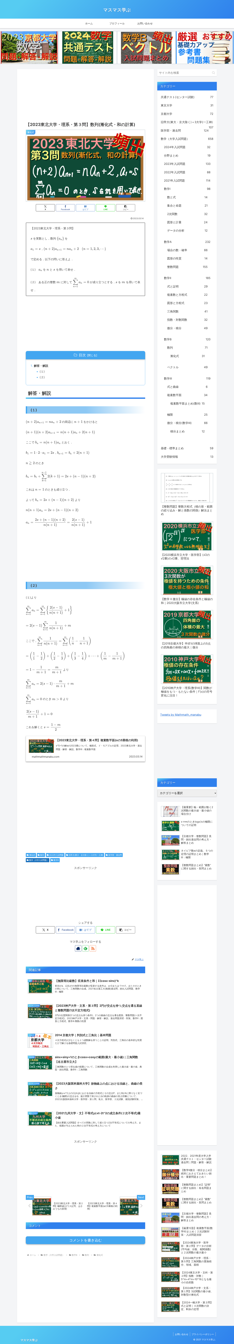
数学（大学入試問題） (38, 860)
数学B (56, 860)
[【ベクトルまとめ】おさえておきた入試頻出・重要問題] (146, 47)
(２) (42, 377)
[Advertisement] (85, 94)
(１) (42, 371)
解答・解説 (41, 365)
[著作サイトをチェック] (78, 948)
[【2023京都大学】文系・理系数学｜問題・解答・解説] (29, 47)
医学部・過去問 (115, 855)
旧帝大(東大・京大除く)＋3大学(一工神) (86, 855)
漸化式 (32, 855)
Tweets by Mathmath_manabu (180, 714)
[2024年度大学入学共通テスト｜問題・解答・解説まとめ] (88, 47)
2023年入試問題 (56, 855)
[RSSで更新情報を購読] (93, 948)
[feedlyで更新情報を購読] (85, 948)
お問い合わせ (181, 1334)
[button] (125, 207)
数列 (42, 855)
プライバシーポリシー (203, 1334)
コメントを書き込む (85, 1240)
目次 (82, 355)
